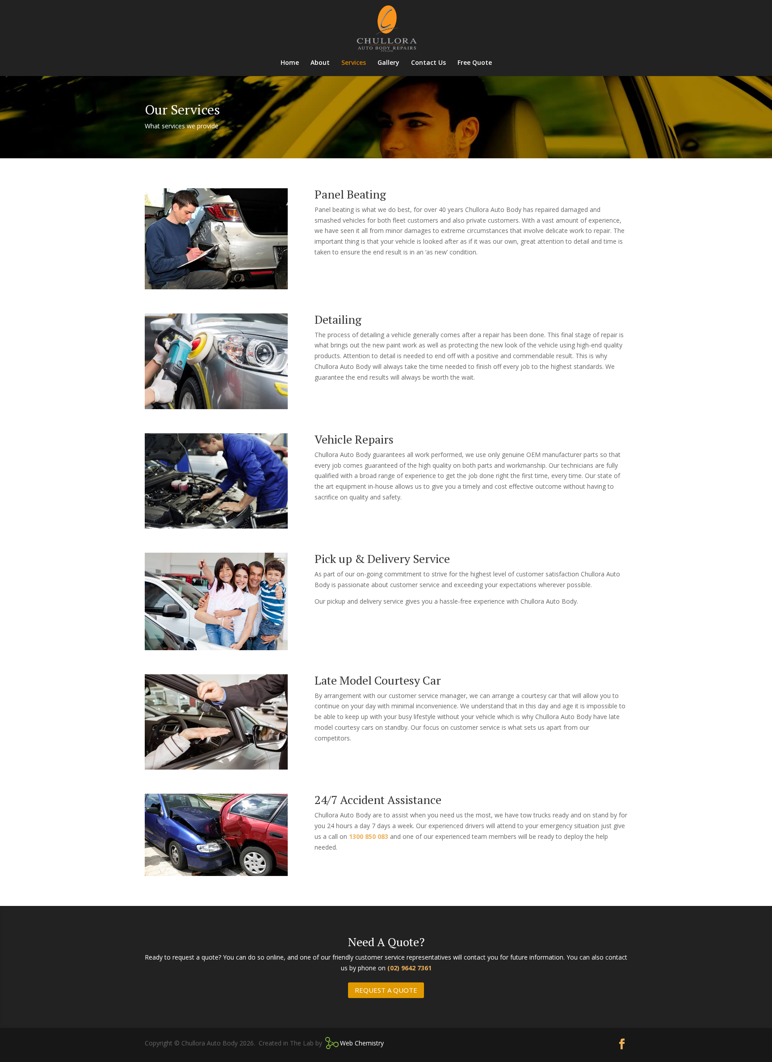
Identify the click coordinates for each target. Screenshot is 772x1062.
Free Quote (474, 63)
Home (290, 63)
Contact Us (428, 63)
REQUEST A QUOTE (386, 990)
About (320, 63)
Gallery (388, 63)
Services (353, 63)
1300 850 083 (368, 836)
